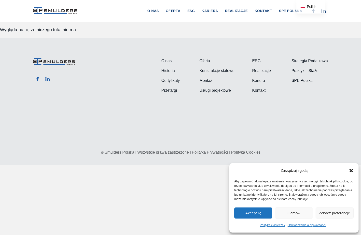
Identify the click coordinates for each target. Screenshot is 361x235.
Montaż (205, 80)
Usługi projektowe (215, 90)
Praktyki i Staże (305, 71)
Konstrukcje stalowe (217, 71)
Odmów (294, 213)
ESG (191, 11)
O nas (153, 11)
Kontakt (263, 11)
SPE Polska (302, 80)
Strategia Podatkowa (310, 61)
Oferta (173, 11)
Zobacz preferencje (334, 213)
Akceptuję (253, 213)
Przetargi (169, 90)
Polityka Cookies (246, 152)
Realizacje (236, 11)
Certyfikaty (170, 80)
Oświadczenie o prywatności (307, 225)
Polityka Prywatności (210, 152)
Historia (168, 71)
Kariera (210, 11)
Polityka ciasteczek (272, 225)
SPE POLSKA (290, 11)
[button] (351, 170)
